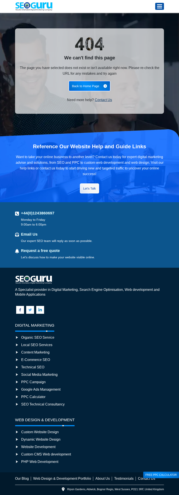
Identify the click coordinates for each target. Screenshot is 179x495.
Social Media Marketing (39, 374)
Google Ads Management (40, 389)
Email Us (29, 234)
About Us (102, 478)
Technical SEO (32, 367)
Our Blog (22, 478)
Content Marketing (35, 352)
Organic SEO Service (37, 337)
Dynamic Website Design (40, 439)
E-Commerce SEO (35, 360)
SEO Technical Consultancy (43, 404)
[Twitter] (30, 310)
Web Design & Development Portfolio (62, 478)
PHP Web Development (39, 462)
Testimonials (124, 478)
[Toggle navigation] (159, 6)
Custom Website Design (40, 432)
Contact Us (103, 100)
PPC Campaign (33, 382)
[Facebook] (20, 310)
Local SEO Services (36, 345)
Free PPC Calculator (161, 474)
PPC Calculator (33, 397)
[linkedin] (40, 310)
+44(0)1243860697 (37, 213)
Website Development (38, 447)
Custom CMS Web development (46, 454)
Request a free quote (40, 250)
